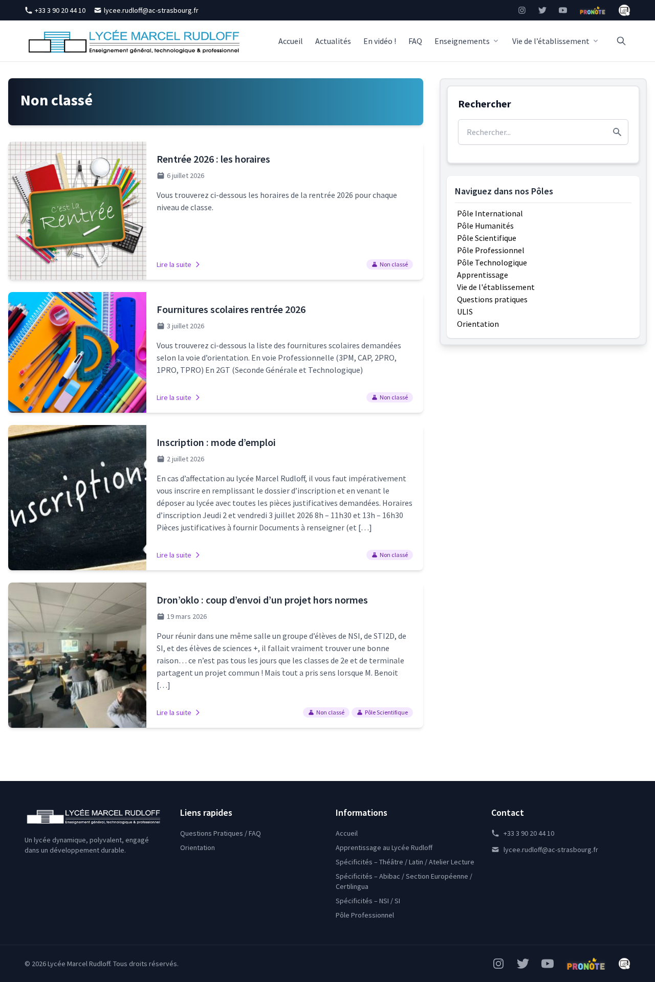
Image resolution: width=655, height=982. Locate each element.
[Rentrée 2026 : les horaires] (215, 211)
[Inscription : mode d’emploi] (215, 497)
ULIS (465, 311)
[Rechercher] (621, 41)
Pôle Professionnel (491, 250)
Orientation (478, 324)
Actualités (333, 41)
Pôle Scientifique (386, 712)
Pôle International (490, 213)
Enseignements (462, 41)
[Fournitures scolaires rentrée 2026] (215, 352)
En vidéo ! (379, 41)
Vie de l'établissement (496, 287)
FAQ (415, 41)
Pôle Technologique (492, 262)
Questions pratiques (492, 299)
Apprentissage (482, 275)
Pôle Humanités (485, 225)
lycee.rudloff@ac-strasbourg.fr (151, 10)
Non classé (394, 264)
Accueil (290, 41)
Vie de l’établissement (551, 41)
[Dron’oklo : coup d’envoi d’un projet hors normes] (215, 655)
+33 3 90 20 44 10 (60, 10)
